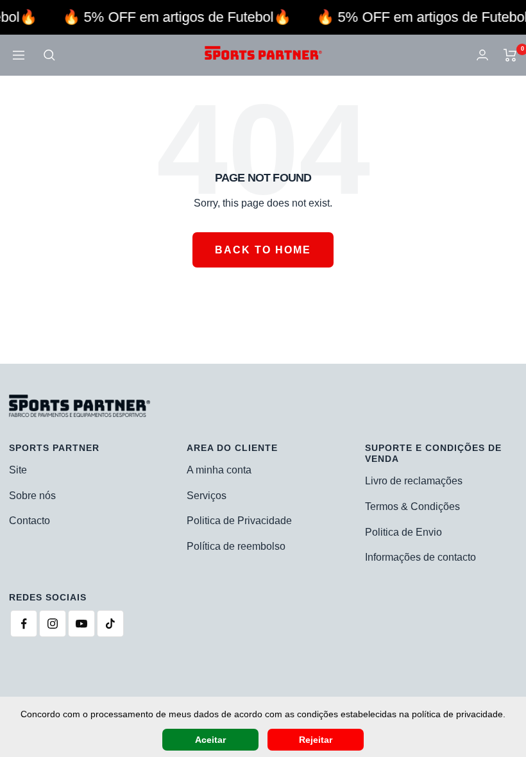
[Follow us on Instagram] (52, 623)
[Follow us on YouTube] (81, 623)
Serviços (206, 495)
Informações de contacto (420, 557)
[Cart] (510, 55)
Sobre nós (32, 495)
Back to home (263, 249)
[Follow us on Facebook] (24, 623)
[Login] (482, 54)
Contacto (29, 520)
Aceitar (210, 740)
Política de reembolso (236, 546)
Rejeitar (315, 740)
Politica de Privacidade (239, 520)
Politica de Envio (403, 532)
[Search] (49, 55)
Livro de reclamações (413, 480)
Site (18, 469)
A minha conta (219, 469)
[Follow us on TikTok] (110, 623)
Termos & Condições (412, 506)
